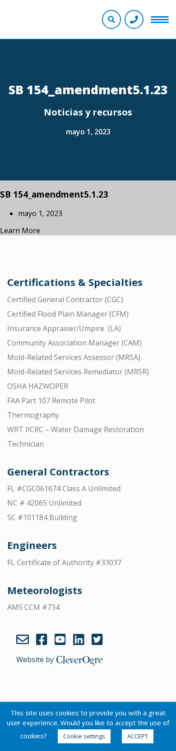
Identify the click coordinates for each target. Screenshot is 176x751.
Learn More (20, 230)
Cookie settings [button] (84, 736)
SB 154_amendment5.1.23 (54, 194)
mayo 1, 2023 (88, 132)
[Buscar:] (88, 30)
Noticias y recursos (88, 112)
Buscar (165, 30)
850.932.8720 (134, 19)
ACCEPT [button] (137, 736)
